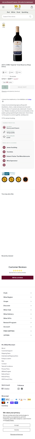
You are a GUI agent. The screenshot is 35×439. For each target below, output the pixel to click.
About (3, 348)
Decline (16, 430)
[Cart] (31, 7)
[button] (5, 76)
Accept (16, 425)
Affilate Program (6, 371)
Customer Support (7, 350)
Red (8, 12)
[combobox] (17, 16)
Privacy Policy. (9, 420)
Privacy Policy (6, 369)
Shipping (4, 91)
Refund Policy (6, 376)
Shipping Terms (6, 353)
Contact (4, 363)
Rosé (18, 12)
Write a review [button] (17, 278)
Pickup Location (6, 358)
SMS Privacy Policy (7, 379)
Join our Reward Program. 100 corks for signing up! (17, 2)
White (13, 12)
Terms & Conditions (7, 366)
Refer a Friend (5, 374)
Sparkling (25, 12)
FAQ (3, 361)
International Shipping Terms (10, 356)
